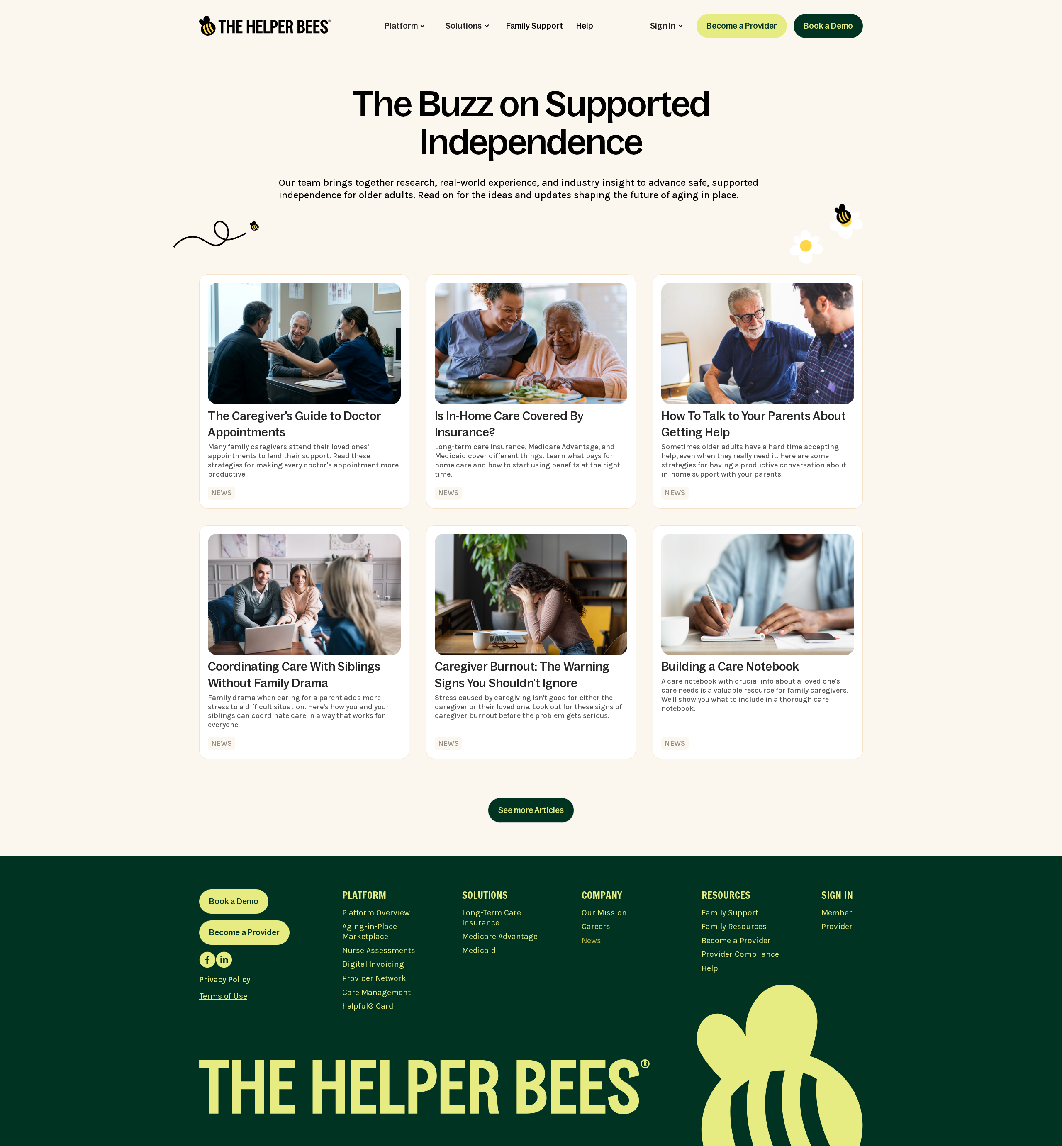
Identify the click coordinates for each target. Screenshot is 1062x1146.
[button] (405, 26)
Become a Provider (741, 25)
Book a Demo (828, 25)
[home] (265, 26)
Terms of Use (223, 996)
